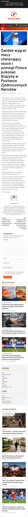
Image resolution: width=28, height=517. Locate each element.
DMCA (21, 3)
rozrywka (4, 429)
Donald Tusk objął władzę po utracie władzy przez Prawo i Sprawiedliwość (7, 221)
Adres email (6, 263)
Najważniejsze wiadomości (6, 46)
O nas (7, 3)
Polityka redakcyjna (9, 4)
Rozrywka (4, 385)
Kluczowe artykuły (6, 374)
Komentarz (6, 239)
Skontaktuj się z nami (14, 3)
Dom (3, 372)
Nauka (3, 379)
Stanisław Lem (5, 93)
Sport (3, 383)
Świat (3, 376)
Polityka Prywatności (19, 4)
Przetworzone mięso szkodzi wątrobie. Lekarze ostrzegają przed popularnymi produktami (13, 306)
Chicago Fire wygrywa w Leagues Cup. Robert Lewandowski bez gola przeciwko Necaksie (13, 509)
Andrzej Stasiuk (12, 310)
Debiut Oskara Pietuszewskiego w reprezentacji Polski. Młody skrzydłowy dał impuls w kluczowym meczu (13, 357)
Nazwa (5, 258)
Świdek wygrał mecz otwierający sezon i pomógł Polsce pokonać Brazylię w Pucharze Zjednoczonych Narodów (20, 223)
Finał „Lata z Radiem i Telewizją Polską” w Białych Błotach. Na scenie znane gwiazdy (13, 482)
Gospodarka (4, 378)
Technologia (4, 381)
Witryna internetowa (7, 267)
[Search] (26, 28)
